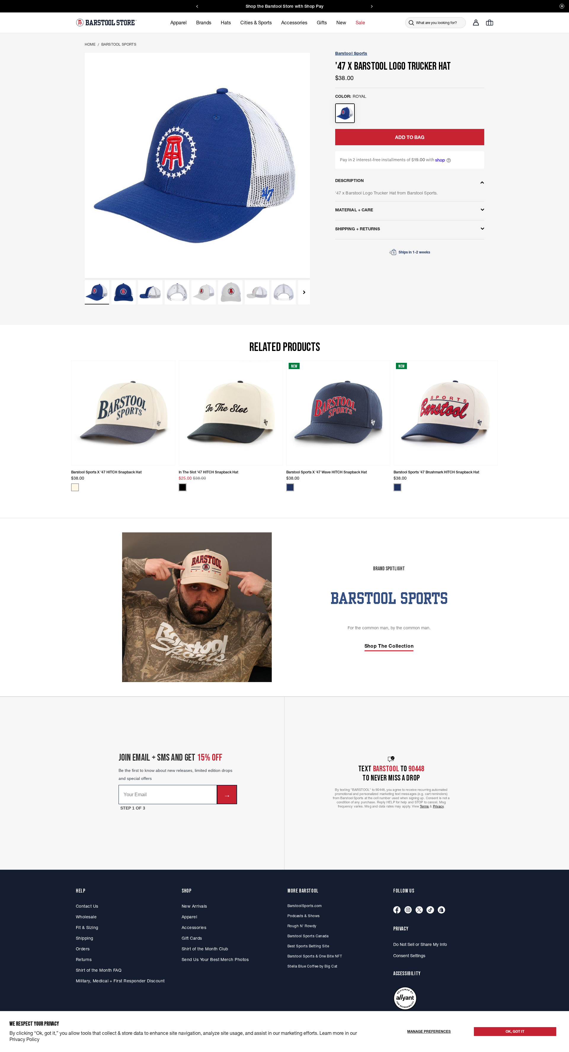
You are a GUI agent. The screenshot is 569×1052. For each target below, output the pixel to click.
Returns (84, 959)
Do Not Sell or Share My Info (420, 944)
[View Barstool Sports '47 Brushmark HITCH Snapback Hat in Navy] (397, 487)
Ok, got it (515, 1031)
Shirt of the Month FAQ (99, 970)
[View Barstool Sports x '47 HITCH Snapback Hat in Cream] (75, 487)
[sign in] (476, 22)
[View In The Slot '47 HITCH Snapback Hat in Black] (182, 487)
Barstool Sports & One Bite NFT (314, 956)
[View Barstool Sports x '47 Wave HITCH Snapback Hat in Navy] (290, 487)
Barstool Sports (118, 44)
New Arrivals (194, 906)
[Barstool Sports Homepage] (107, 22)
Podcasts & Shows (303, 916)
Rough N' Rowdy (302, 926)
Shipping (84, 938)
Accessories (194, 927)
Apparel (189, 916)
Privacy (438, 806)
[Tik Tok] (430, 910)
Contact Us (87, 906)
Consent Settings (409, 955)
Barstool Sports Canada (307, 936)
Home (90, 44)
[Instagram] (408, 910)
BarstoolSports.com (304, 905)
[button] (97, 292)
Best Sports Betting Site (308, 946)
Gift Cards (192, 938)
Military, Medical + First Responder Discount (120, 981)
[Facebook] (397, 910)
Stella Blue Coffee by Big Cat (312, 966)
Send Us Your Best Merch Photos (215, 959)
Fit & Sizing (87, 927)
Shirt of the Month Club (205, 949)
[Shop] (441, 910)
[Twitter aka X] (419, 910)
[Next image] (304, 292)
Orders (83, 949)
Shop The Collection (389, 646)
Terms (424, 806)
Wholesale (86, 916)
